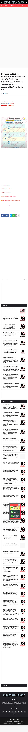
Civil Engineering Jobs (16, 723)
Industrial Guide (16, 719)
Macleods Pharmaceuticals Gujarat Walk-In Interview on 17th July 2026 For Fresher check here (10, 586)
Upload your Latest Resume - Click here (9, 196)
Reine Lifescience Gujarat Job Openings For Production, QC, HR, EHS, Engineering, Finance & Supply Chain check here (11, 628)
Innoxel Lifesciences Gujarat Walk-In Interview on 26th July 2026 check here (11, 544)
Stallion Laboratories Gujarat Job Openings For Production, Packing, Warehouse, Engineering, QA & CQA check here (10, 561)
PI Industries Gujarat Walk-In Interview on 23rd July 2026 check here (11, 471)
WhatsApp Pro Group (6, 185)
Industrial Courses (5, 5)
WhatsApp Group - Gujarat (7, 188)
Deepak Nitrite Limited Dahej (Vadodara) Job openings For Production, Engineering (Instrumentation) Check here (9, 326)
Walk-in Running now (16, 5)
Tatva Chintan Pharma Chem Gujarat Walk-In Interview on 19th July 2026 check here (10, 619)
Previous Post (5, 279)
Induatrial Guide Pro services (9, 309)
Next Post (24, 279)
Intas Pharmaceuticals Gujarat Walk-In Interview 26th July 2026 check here (11, 463)
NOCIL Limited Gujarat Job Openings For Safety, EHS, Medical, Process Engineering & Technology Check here (10, 593)
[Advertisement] (14, 23)
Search (26, 2)
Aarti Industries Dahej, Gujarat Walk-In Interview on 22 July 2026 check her (11, 496)
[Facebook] (3, 93)
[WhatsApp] (13, 215)
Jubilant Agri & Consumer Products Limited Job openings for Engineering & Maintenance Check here (11, 488)
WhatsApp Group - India (6, 192)
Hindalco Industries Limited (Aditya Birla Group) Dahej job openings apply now (10, 318)
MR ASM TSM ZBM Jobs (18, 721)
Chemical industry (8, 70)
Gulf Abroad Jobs (7, 723)
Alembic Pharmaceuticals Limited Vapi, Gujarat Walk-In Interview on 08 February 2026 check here (11, 334)
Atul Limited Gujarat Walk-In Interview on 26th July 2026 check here (11, 552)
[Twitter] (5, 93)
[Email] (7, 93)
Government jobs (8, 721)
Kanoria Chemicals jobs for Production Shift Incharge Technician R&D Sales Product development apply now (11, 351)
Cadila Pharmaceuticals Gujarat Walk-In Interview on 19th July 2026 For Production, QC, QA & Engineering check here (11, 529)
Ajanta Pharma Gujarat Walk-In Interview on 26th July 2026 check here (11, 439)
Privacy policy (8, 205)
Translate (11, 103)
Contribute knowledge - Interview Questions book (11, 200)
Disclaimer (4, 205)
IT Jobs (23, 723)
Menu (2, 2)
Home (2, 70)
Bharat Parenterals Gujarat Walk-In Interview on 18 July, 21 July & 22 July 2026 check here (10, 537)
